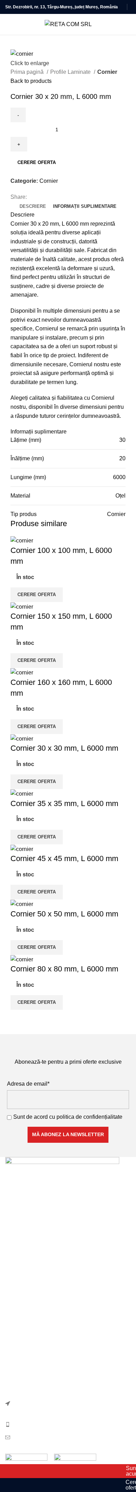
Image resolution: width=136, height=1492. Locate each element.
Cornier (107, 72)
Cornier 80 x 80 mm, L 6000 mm (64, 968)
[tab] (33, 206)
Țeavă (13, 1306)
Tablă (12, 1293)
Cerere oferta (36, 162)
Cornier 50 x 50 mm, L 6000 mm (64, 913)
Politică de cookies (28, 1342)
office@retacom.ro (35, 1437)
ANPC (13, 1381)
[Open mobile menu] (8, 24)
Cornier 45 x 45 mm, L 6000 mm (64, 858)
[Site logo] (68, 24)
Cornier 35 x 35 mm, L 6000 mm (64, 803)
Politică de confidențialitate (38, 1328)
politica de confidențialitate (89, 1117)
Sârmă (13, 1280)
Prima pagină (27, 72)
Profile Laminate (71, 72)
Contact (14, 1367)
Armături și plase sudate (35, 1241)
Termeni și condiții (27, 1355)
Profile (13, 1254)
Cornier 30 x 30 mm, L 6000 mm (64, 748)
